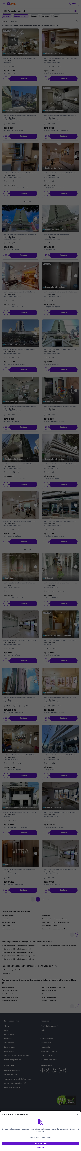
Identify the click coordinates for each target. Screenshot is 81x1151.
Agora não (40, 1147)
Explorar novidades (40, 1143)
